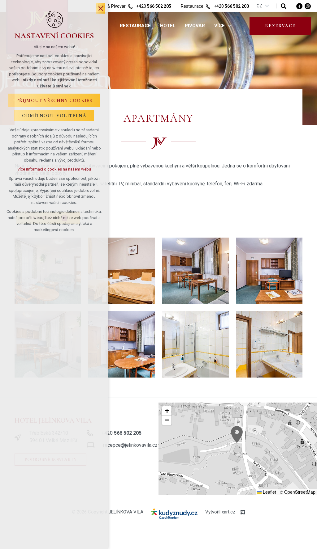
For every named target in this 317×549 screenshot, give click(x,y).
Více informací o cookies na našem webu (54, 169)
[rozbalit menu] (229, 26)
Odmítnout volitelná (54, 115)
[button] (237, 434)
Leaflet (269, 492)
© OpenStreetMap (297, 492)
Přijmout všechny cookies (54, 100)
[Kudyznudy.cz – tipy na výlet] (174, 515)
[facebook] (299, 5)
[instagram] (308, 5)
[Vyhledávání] (283, 6)
